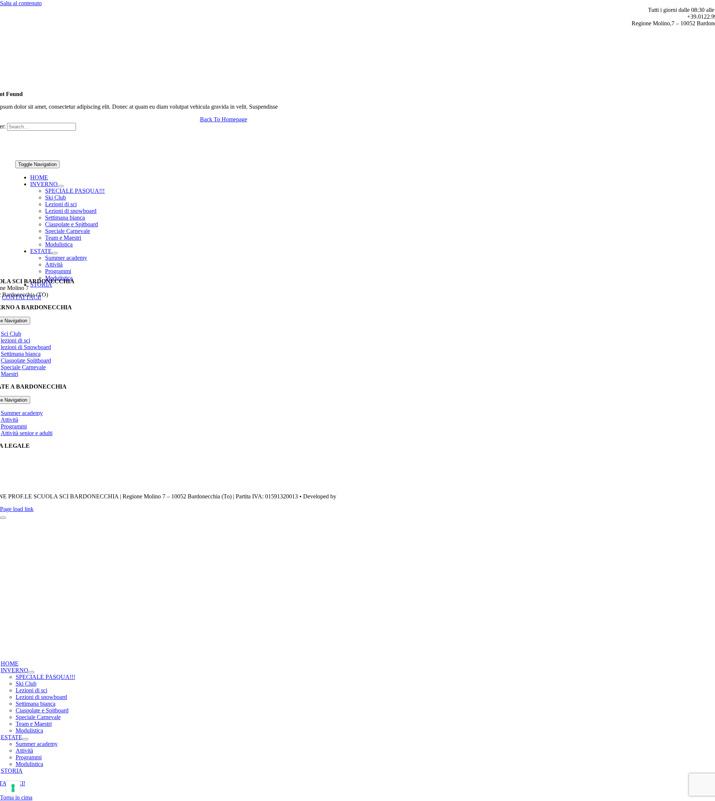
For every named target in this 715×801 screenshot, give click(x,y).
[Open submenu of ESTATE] (55, 253)
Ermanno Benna (357, 496)
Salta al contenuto (21, 3)
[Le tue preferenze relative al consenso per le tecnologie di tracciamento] (13, 788)
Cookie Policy (17, 471)
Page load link (17, 509)
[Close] (3, 518)
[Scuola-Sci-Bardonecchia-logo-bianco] (201, 157)
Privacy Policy (18, 458)
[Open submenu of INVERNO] (61, 186)
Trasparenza (15, 484)
